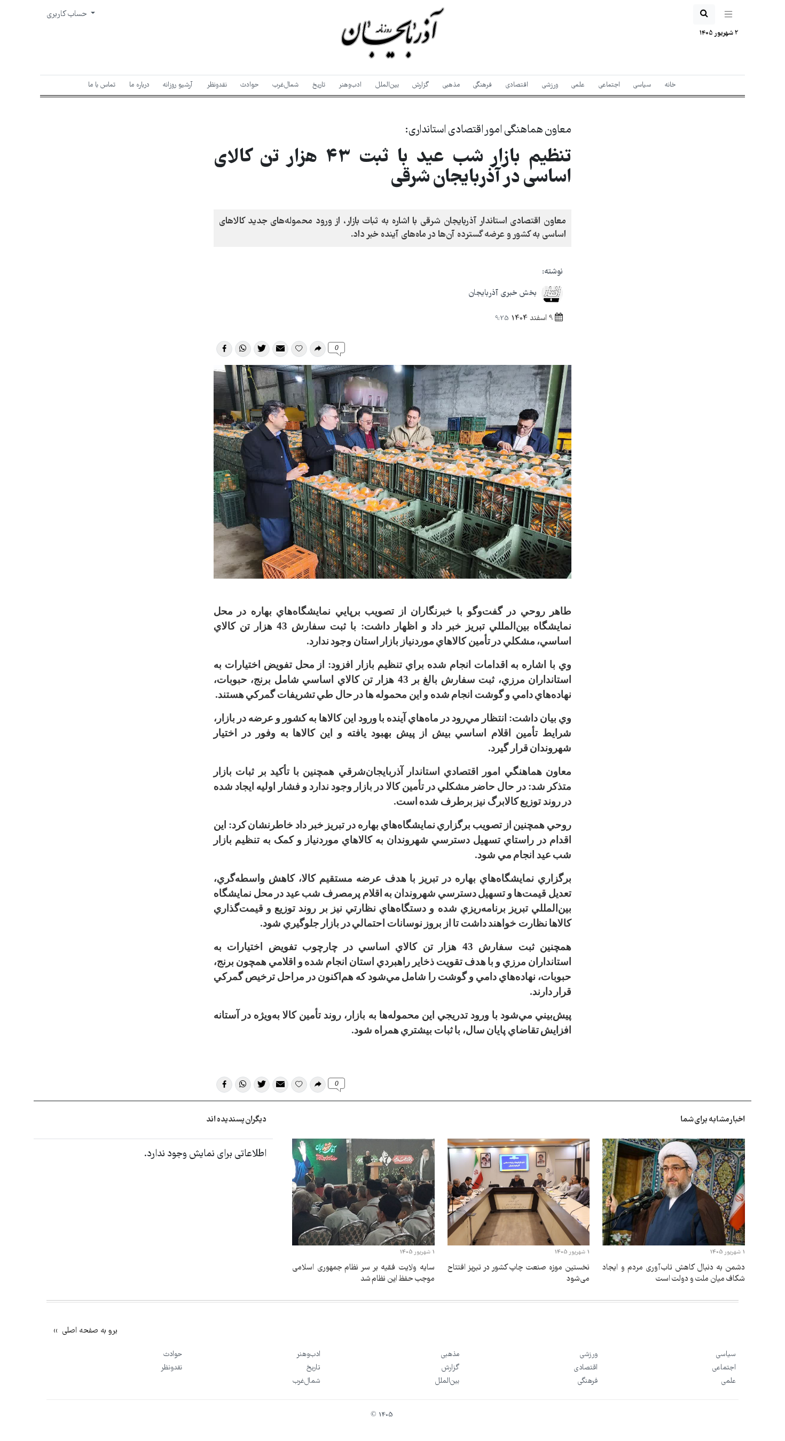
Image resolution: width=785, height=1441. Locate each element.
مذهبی (451, 85)
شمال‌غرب (285, 85)
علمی (578, 85)
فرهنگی (482, 85)
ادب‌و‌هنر (350, 85)
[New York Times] (698, 1320)
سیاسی (642, 85)
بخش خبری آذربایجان (503, 293)
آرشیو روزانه (178, 85)
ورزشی (550, 85)
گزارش (420, 85)
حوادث (249, 85)
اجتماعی (609, 85)
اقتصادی (517, 85)
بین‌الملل (387, 85)
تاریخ (318, 85)
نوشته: (552, 272)
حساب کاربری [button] (67, 14)
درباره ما (139, 85)
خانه (670, 85)
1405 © (382, 1415)
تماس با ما (101, 85)
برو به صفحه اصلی (88, 1331)
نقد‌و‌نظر (217, 85)
